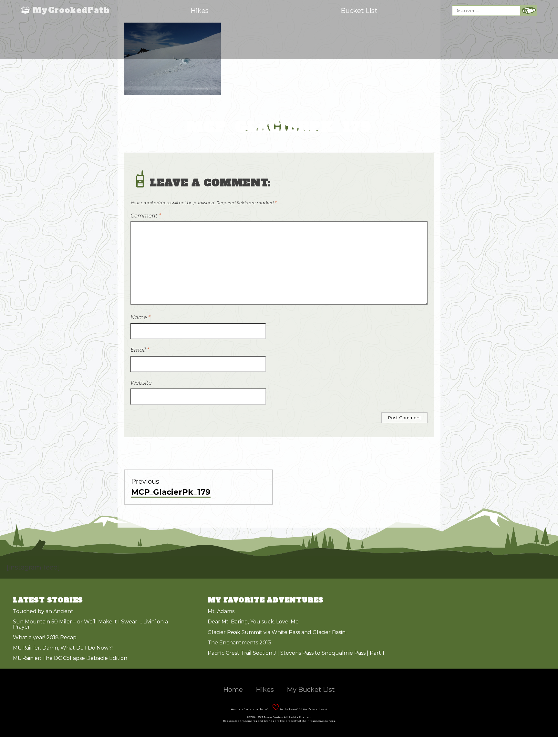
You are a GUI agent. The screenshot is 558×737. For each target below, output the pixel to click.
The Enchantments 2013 (239, 643)
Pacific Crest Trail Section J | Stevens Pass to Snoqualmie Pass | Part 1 (296, 653)
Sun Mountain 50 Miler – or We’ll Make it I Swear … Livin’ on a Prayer (90, 624)
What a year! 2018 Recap (45, 637)
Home (233, 689)
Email (139, 350)
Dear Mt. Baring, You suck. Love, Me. (254, 622)
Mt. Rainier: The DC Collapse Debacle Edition (70, 658)
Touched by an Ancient (43, 611)
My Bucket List (311, 689)
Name (140, 317)
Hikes (200, 11)
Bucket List (359, 11)
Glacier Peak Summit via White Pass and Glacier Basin (277, 632)
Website (141, 383)
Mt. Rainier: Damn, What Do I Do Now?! (63, 648)
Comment (145, 216)
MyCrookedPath (71, 10)
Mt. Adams (221, 611)
